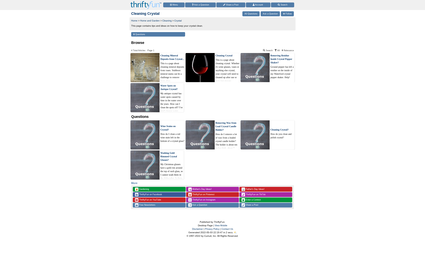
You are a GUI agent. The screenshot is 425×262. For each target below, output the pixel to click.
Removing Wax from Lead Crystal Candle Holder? (225, 126)
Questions (140, 34)
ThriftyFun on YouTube (149, 199)
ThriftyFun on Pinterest (203, 194)
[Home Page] (145, 1)
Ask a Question (199, 205)
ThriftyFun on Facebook (150, 194)
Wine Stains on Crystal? (168, 128)
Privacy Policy (212, 229)
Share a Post (251, 205)
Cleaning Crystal (223, 55)
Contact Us (227, 229)
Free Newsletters (146, 205)
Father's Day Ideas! (253, 189)
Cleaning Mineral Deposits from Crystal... (172, 57)
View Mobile (221, 225)
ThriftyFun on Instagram (203, 199)
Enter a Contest (253, 199)
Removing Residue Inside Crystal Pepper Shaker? (281, 59)
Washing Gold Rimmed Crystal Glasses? (168, 156)
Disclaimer (197, 229)
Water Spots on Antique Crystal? (169, 87)
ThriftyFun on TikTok (255, 194)
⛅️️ (235, 232)
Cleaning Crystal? (279, 130)
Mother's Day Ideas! (200, 189)
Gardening (142, 189)
